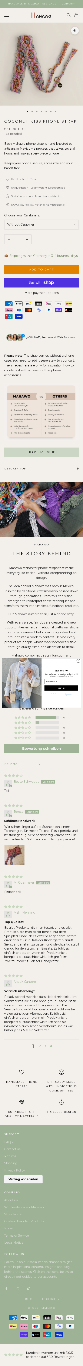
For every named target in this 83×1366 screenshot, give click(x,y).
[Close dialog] (78, 661)
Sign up (61, 688)
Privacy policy (68, 693)
